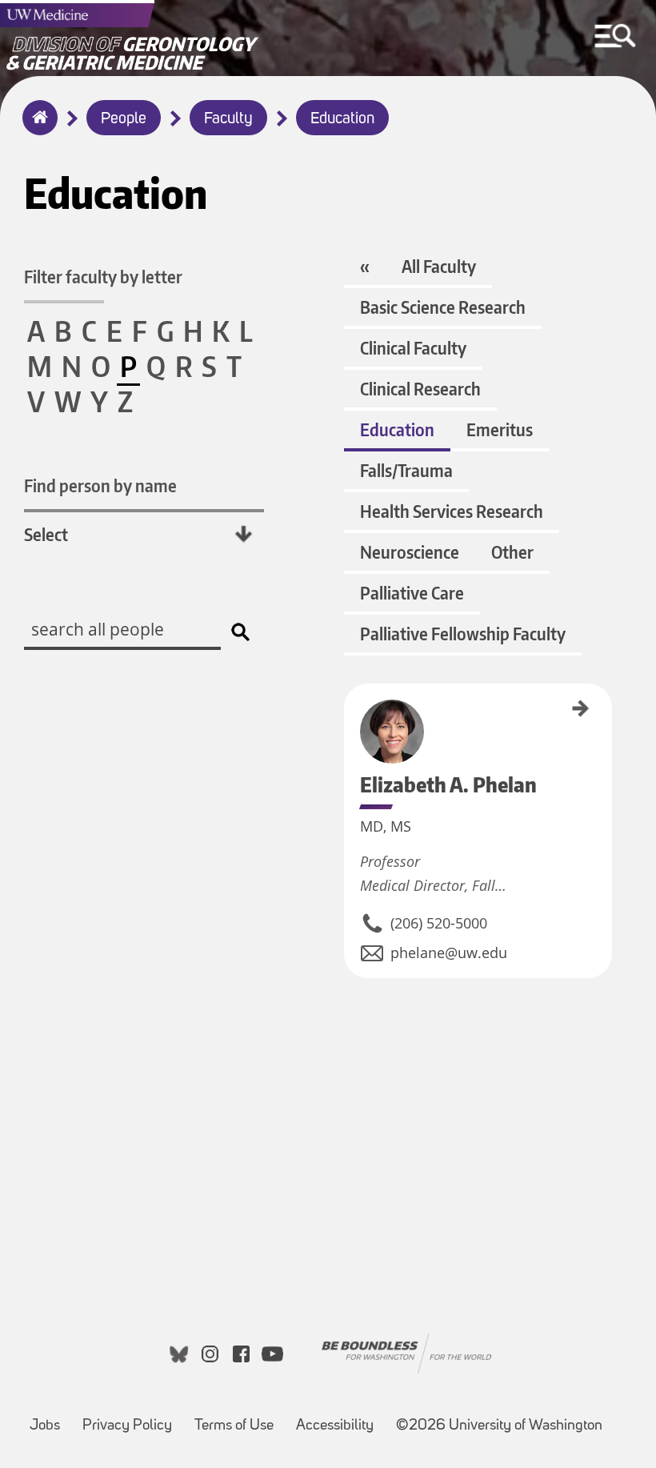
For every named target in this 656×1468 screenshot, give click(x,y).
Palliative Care (412, 593)
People (123, 119)
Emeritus (499, 429)
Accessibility (335, 1426)
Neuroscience (409, 552)
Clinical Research (420, 388)
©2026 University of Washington (499, 1426)
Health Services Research (451, 511)
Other (512, 552)
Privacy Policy (127, 1426)
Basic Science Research (443, 307)
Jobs (45, 1426)
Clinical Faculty (413, 348)
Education (342, 119)
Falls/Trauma (406, 470)
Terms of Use (234, 1426)
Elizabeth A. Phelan (349, 721)
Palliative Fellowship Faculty (463, 633)
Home (36, 128)
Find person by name (100, 485)
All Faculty (439, 266)
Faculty (228, 119)
